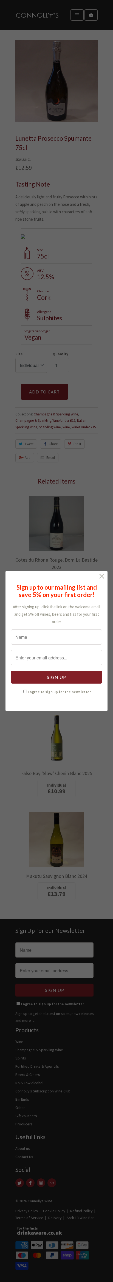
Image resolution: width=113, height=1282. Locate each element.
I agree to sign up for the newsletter (59, 692)
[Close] (102, 576)
